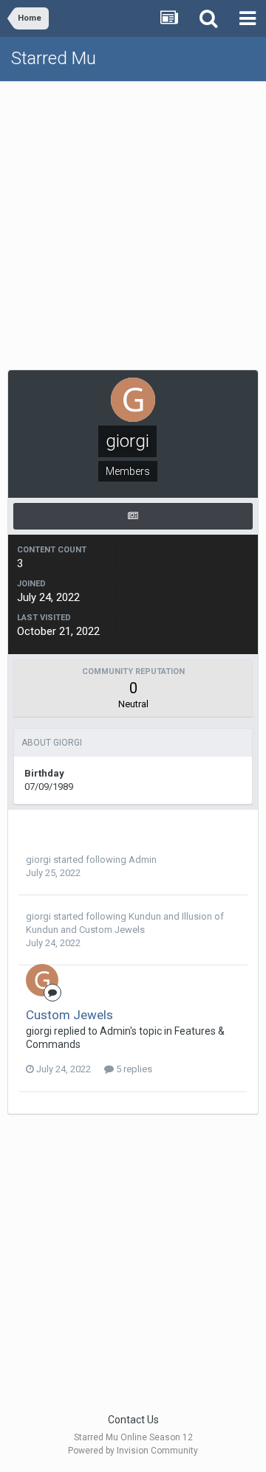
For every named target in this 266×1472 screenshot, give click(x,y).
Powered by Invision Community (133, 1450)
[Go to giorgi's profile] (42, 980)
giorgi (38, 859)
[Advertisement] (133, 222)
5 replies (133, 1069)
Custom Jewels (112, 929)
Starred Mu (53, 58)
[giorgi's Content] (133, 516)
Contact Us (133, 1420)
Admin (143, 859)
